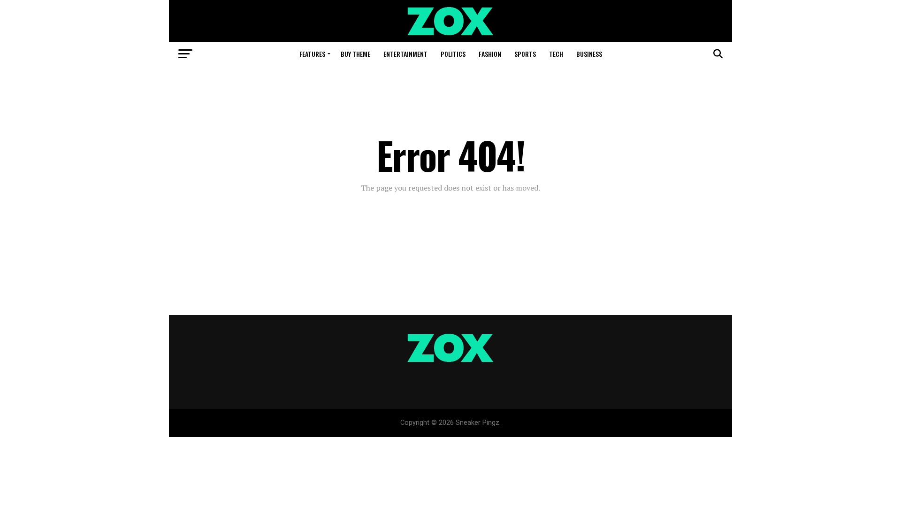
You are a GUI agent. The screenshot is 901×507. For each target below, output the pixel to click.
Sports (525, 54)
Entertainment (405, 54)
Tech (556, 54)
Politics (453, 54)
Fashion (490, 54)
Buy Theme (355, 54)
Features (312, 54)
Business (589, 54)
